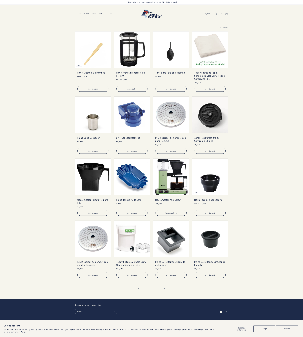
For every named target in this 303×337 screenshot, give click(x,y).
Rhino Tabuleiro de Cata (128, 199)
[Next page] (164, 288)
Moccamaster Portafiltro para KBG (92, 201)
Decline (287, 328)
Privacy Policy (20, 332)
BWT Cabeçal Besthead (128, 137)
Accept (264, 328)
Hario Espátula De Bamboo (91, 72)
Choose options (131, 89)
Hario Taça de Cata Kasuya (208, 199)
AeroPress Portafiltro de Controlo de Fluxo (206, 139)
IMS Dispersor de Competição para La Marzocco (92, 263)
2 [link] (151, 288)
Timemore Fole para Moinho (170, 72)
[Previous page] (138, 288)
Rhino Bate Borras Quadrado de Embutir (170, 263)
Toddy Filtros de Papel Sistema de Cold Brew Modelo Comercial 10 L (209, 75)
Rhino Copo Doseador (88, 137)
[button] (77, 13)
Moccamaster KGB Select (168, 199)
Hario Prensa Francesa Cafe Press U (130, 74)
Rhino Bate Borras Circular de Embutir (209, 263)
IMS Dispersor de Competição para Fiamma (170, 139)
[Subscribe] (114, 311)
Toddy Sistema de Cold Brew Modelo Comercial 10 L (131, 263)
